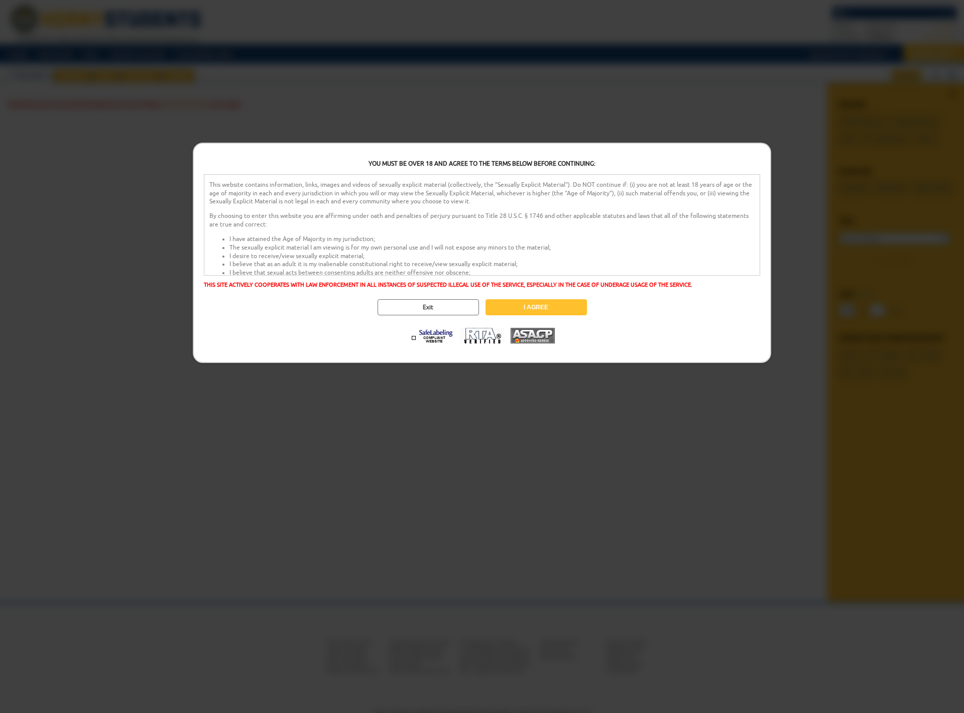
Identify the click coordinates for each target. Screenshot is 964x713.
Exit (428, 307)
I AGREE (536, 307)
